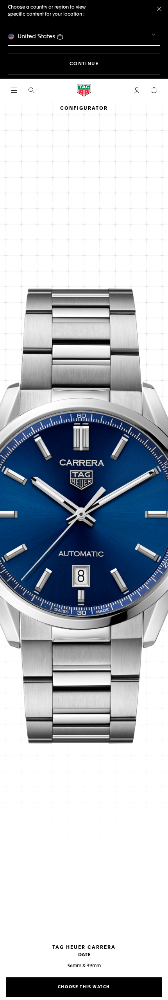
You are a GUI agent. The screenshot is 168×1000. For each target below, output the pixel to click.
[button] (136, 90)
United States (36, 36)
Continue (115, 63)
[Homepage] (84, 90)
